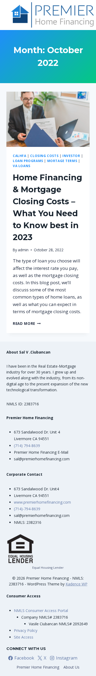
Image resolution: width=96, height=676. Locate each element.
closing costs (44, 156)
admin (23, 249)
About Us (71, 667)
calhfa (19, 156)
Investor (71, 156)
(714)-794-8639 (27, 508)
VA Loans (21, 166)
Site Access (23, 637)
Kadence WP (76, 583)
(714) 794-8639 (27, 445)
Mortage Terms (62, 161)
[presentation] (48, 119)
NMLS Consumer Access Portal (41, 610)
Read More (27, 323)
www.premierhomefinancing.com (42, 502)
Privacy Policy (25, 630)
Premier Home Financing (38, 667)
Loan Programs (28, 161)
